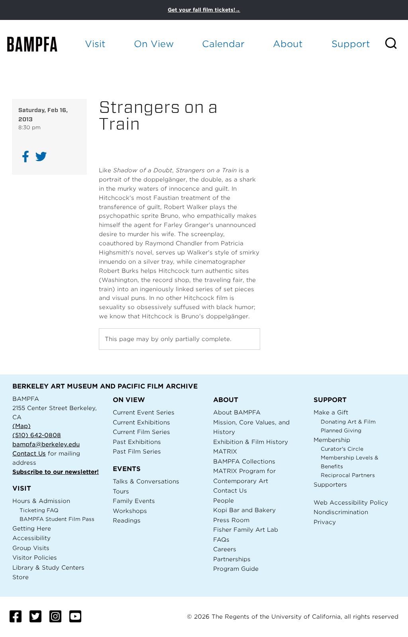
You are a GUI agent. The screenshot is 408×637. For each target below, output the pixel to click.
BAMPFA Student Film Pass (57, 519)
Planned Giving (341, 431)
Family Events (134, 500)
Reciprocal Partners (348, 475)
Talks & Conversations (146, 481)
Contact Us (29, 453)
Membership (332, 439)
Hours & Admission (41, 500)
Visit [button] (95, 43)
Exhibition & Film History (250, 441)
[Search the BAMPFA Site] (396, 43)
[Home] (38, 44)
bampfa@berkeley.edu (46, 444)
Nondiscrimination (341, 512)
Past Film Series (137, 451)
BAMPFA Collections (244, 461)
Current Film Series (141, 431)
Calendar (223, 43)
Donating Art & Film (348, 422)
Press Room (231, 520)
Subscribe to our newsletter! (55, 471)
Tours (121, 491)
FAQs (221, 539)
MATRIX (225, 451)
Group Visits (30, 547)
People (223, 500)
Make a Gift (331, 412)
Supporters (330, 484)
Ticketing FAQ (39, 510)
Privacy (325, 522)
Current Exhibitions (141, 422)
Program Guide (236, 568)
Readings (127, 520)
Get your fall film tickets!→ (204, 10)
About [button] (288, 43)
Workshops (130, 510)
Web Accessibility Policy (351, 502)
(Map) (21, 425)
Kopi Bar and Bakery (244, 510)
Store (20, 577)
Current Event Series (144, 412)
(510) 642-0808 (36, 435)
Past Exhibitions (137, 441)
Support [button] (351, 43)
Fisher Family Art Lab (245, 529)
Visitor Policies (34, 557)
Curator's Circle (342, 449)
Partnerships (232, 559)
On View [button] (154, 43)
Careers (224, 549)
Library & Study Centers (48, 567)
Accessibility (31, 537)
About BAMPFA (237, 412)
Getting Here (31, 528)
